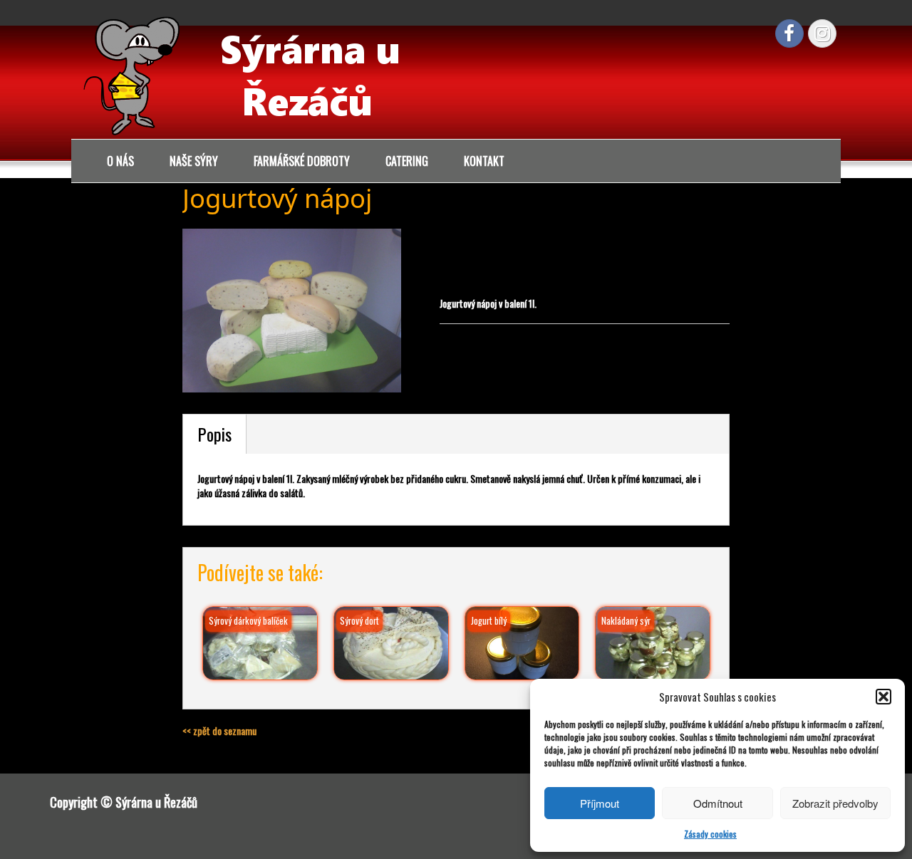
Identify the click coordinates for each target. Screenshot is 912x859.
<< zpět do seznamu (219, 730)
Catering (406, 161)
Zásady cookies (710, 834)
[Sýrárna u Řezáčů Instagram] (822, 33)
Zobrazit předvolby (835, 803)
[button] (883, 696)
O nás (120, 161)
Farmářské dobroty (302, 161)
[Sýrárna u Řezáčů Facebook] (789, 33)
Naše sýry (194, 161)
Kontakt (484, 161)
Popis (214, 434)
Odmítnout (717, 803)
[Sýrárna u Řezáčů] (249, 73)
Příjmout (599, 803)
